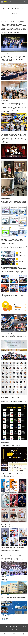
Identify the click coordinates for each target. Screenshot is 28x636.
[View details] (4, 580)
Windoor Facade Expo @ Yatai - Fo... (9, 575)
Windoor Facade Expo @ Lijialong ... (9, 594)
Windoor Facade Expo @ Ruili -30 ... (9, 614)
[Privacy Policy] (14, 629)
